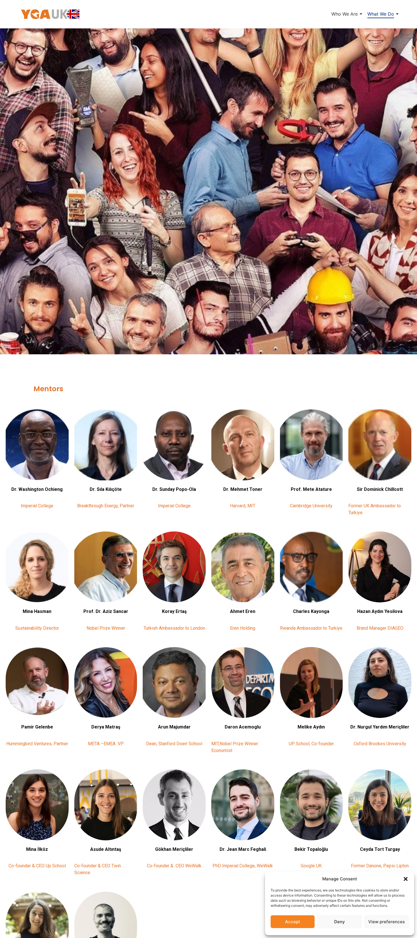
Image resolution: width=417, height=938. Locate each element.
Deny (339, 921)
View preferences (386, 921)
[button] (405, 879)
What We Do (380, 14)
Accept (292, 921)
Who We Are (344, 14)
